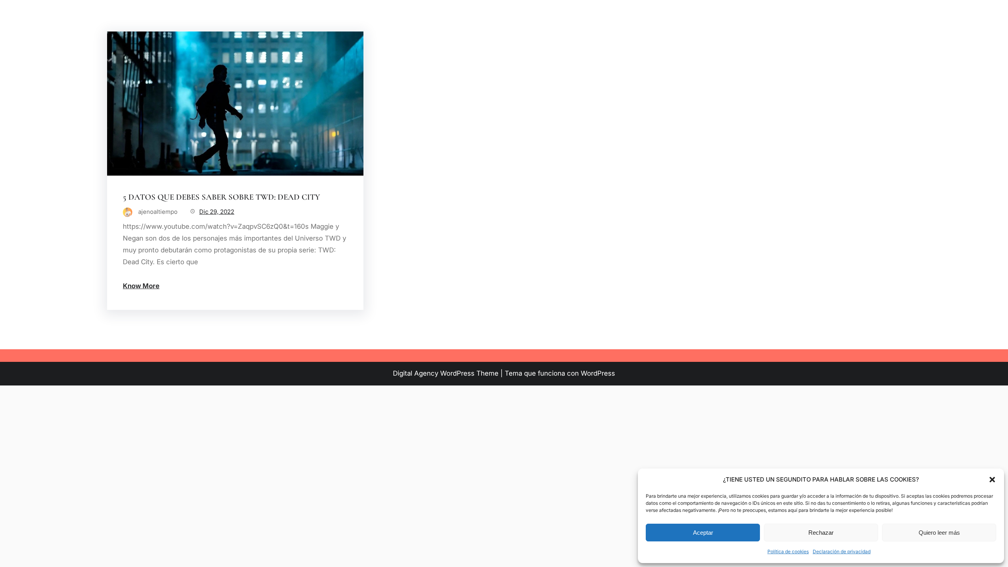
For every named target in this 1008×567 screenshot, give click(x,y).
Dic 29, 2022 (216, 211)
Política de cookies (788, 551)
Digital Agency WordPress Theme (445, 373)
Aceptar (703, 532)
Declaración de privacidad (842, 551)
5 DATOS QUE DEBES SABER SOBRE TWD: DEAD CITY (221, 197)
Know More (141, 286)
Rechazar (821, 532)
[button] (992, 480)
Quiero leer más (939, 532)
